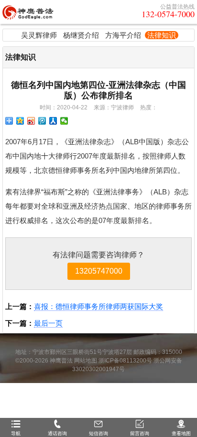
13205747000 (98, 271)
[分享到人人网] (53, 121)
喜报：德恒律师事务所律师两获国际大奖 (98, 306)
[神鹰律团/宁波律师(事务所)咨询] (28, 12)
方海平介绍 (123, 35)
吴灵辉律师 (39, 35)
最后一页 (48, 323)
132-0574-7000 (168, 14)
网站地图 (85, 360)
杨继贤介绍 (81, 35)
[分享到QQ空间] (20, 121)
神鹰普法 (61, 360)
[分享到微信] (64, 121)
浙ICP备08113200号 (125, 360)
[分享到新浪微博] (31, 121)
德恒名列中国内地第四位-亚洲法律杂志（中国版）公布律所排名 (98, 90)
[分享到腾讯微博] (42, 121)
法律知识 (161, 35)
